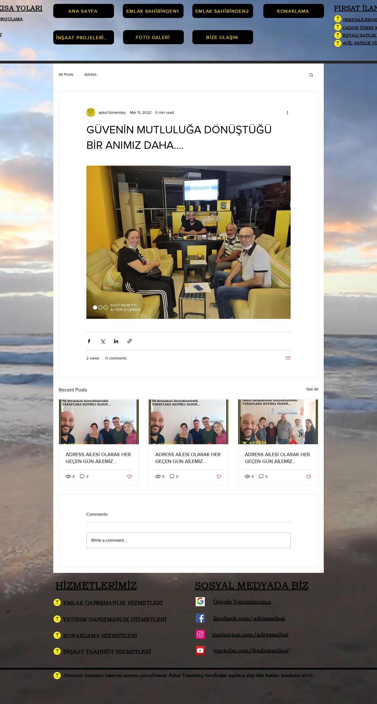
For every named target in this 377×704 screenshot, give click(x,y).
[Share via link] (129, 341)
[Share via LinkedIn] (116, 341)
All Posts (66, 74)
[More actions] (287, 112)
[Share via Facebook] (89, 341)
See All (312, 389)
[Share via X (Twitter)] (102, 341)
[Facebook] (200, 618)
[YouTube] (200, 650)
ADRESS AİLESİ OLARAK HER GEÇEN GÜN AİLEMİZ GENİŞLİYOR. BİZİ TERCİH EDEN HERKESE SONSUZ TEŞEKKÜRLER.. (98, 458)
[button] (311, 74)
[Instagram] (200, 634)
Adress (90, 74)
